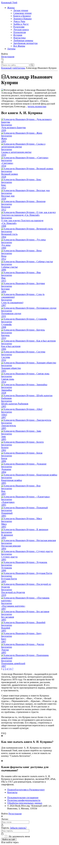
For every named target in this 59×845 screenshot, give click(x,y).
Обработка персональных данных (24, 803)
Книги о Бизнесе (22, 16)
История (17, 35)
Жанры (11, 7)
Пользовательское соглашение (22, 797)
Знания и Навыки (22, 18)
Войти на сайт (8, 839)
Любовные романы (23, 40)
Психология (19, 32)
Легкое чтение (20, 10)
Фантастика (19, 37)
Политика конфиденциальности (23, 800)
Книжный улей (9, 68)
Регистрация (7, 56)
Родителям (18, 27)
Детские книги (21, 29)
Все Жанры (19, 46)
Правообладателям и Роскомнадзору (26, 789)
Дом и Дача (19, 21)
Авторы (11, 48)
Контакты (12, 792)
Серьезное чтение (22, 13)
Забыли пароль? (18, 827)
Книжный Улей (9, 2)
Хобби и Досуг (21, 24)
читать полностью (37, 106)
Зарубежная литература (25, 43)
